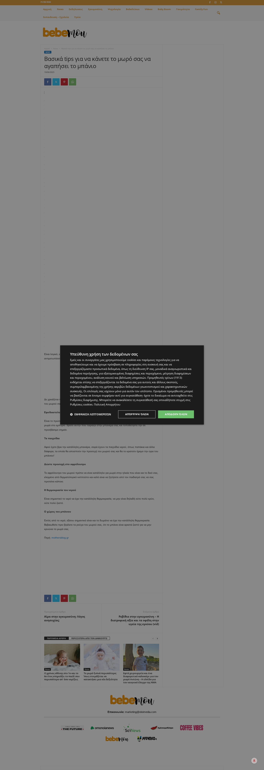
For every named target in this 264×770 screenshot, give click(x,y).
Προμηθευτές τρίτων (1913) (164, 378)
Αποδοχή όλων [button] (176, 414)
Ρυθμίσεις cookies (81, 404)
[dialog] (132, 385)
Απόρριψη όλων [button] (137, 414)
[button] (90, 414)
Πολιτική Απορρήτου (107, 404)
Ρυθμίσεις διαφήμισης (84, 400)
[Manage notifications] (254, 761)
